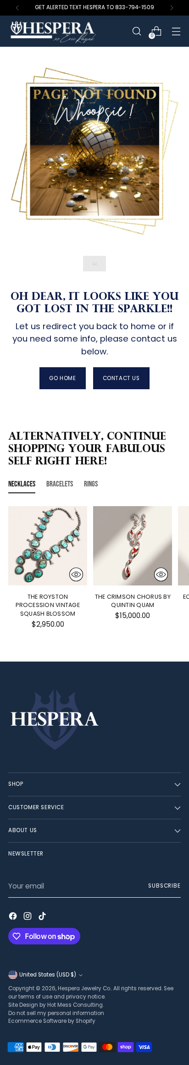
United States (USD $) (47, 974)
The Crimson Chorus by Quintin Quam (133, 601)
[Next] (171, 8)
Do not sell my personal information (56, 1013)
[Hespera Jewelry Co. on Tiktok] (43, 917)
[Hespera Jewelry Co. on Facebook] (13, 917)
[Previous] (17, 8)
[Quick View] (76, 574)
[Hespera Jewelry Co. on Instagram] (28, 917)
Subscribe (164, 885)
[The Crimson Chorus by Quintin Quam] (132, 545)
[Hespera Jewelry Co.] (65, 31)
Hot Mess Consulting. (75, 1005)
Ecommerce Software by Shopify (51, 1021)
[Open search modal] (136, 31)
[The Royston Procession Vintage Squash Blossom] (47, 545)
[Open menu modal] (176, 31)
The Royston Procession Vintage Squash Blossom (48, 605)
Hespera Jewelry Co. (84, 988)
